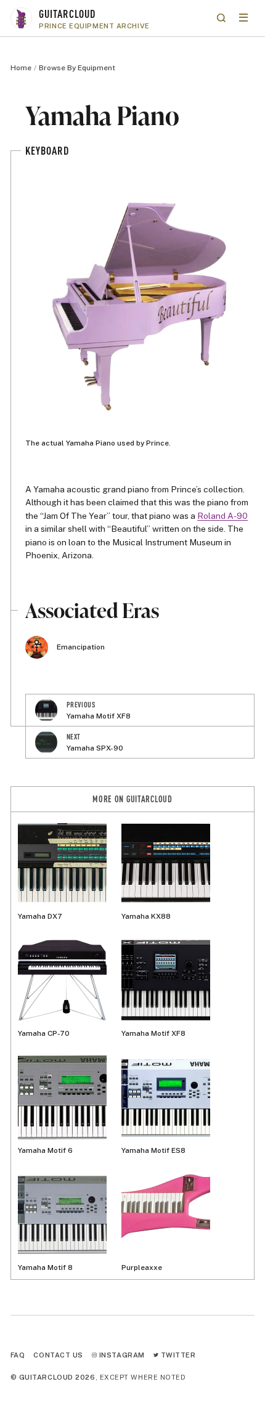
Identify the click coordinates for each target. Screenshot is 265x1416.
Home (20, 67)
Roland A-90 (222, 516)
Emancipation (81, 647)
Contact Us (58, 1355)
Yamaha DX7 (40, 916)
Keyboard (46, 150)
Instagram (121, 1355)
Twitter (176, 1355)
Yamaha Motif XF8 (153, 1033)
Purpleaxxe (141, 1267)
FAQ (17, 1355)
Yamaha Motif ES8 (153, 1150)
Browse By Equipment (77, 67)
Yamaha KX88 (146, 916)
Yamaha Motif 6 (45, 1150)
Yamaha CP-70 (44, 1033)
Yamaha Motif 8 (45, 1267)
